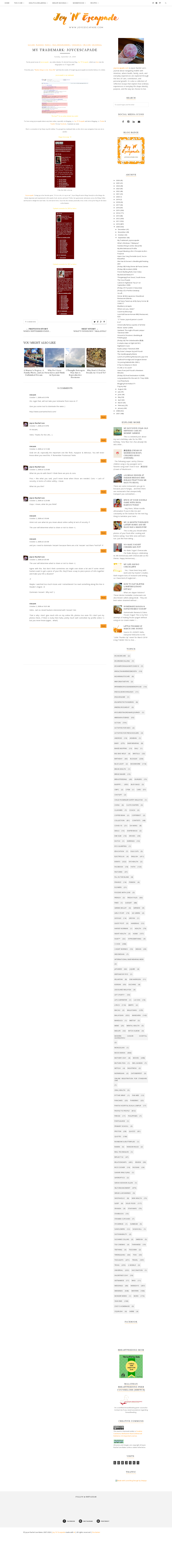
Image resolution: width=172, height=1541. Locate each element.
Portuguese (120, 1121)
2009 (118, 227)
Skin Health (137, 1198)
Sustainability (121, 1234)
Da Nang (133, 826)
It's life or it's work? (124, 368)
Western (135, 1291)
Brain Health (120, 769)
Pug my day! (121, 386)
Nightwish (132, 1068)
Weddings (119, 1286)
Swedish (139, 1239)
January (121, 408)
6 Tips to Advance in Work (127, 365)
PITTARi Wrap (120, 1095)
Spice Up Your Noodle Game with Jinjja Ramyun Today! (135, 502)
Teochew (133, 1250)
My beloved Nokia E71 (125, 275)
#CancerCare (120, 656)
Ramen (117, 1147)
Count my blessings (124, 312)
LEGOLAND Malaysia (123, 990)
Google (118, 918)
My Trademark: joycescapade (128, 240)
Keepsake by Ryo (121, 974)
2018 (118, 202)
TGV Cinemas (120, 1245)
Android (118, 738)
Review (138, 1162)
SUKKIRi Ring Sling (122, 1173)
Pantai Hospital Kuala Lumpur (128, 1106)
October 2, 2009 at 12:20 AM (39, 470)
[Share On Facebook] (97, 322)
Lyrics (117, 1005)
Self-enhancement (61, 44)
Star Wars (132, 1209)
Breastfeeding (121, 779)
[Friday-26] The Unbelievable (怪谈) (130, 341)
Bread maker (120, 774)
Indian (138, 949)
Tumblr (52, 124)
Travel (135, 1260)
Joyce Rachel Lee (37, 423)
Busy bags (135, 784)
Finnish (132, 882)
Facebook (63, 124)
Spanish (118, 1209)
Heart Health (120, 934)
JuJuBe (132, 969)
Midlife (118, 1031)
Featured (119, 872)
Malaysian (119, 1015)
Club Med (119, 810)
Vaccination (137, 1270)
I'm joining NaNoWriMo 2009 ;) (128, 362)
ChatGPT (118, 795)
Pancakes (119, 1100)
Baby (117, 743)
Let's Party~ (120, 995)
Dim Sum (118, 836)
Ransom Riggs (133, 1147)
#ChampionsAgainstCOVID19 (127, 666)
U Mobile (132, 1265)
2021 (118, 194)
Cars (139, 790)
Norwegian (119, 1073)
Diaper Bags (132, 831)
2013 (118, 216)
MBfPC (131, 1005)
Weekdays (135, 1286)
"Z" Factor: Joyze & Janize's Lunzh (130, 319)
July (119, 392)
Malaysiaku (132, 1010)
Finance (118, 882)
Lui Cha (137, 1000)
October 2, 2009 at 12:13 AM (39, 449)
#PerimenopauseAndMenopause (128, 687)
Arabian (133, 738)
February (121, 405)
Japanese (118, 969)
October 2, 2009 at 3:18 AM (39, 518)
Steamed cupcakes (122, 1219)
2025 (118, 183)
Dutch (117, 841)
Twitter (87, 44)
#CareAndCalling (122, 661)
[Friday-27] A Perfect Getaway (128, 291)
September (122, 238)
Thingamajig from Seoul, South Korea (131, 277)
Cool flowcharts (123, 381)
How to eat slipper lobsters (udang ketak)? (134, 586)
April (120, 400)
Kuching (132, 985)
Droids (132, 836)
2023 (118, 189)
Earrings (131, 841)
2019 (118, 200)
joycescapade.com (121, 68)
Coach (132, 810)
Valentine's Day (121, 1275)
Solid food (131, 1203)
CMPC (117, 790)
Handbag (135, 923)
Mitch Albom (133, 1031)
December (122, 229)
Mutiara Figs (120, 1063)
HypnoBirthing (134, 939)
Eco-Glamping (121, 846)
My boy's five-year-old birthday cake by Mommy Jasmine (136, 430)
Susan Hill (137, 1229)
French (118, 898)
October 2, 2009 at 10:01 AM (39, 606)
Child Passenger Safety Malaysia (129, 800)
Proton (118, 1131)
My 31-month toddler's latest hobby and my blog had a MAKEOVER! (136, 524)
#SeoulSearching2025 (124, 692)
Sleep (117, 1203)
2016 (118, 208)
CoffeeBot (136, 815)
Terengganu (120, 1255)
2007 (118, 414)
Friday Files (132, 898)
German (137, 908)
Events (117, 862)
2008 (118, 411)
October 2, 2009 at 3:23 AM (39, 542)
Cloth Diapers (132, 805)
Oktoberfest (136, 1073)
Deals (117, 831)
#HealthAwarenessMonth (126, 671)
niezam (32, 395)
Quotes (118, 1137)
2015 (118, 210)
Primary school (121, 1126)
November (122, 232)
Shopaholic (120, 1198)
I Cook (117, 944)
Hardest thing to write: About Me (45, 70)
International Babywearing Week (129, 959)
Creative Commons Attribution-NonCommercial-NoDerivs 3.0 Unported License (127, 1433)
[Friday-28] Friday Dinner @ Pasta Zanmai (132, 267)
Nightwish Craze (123, 346)
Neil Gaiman (137, 1063)
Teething (118, 1250)
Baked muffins (121, 748)
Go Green (136, 913)
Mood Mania (120, 1053)
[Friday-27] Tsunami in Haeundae (129, 288)
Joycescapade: (29, 195)
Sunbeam (134, 1224)
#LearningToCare (122, 676)
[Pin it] (104, 322)
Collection (119, 820)
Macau (117, 1010)
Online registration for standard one (131, 1080)
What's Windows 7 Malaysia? (128, 243)
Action (31, 44)
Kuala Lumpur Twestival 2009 (128, 349)
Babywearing (133, 743)
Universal (97, 44)
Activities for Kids (122, 728)
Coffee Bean (120, 815)
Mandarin (136, 1015)
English (134, 856)
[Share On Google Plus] (101, 322)
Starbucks (119, 1214)
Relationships (121, 1162)
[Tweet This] (95, 322)
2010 (118, 224)
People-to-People (122, 1111)
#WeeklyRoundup (122, 707)
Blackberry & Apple (124, 306)
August (121, 389)
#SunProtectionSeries (124, 702)
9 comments (30, 322)
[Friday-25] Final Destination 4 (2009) (130, 375)
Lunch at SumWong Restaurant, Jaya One (132, 357)
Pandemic (134, 1100)
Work (136, 1296)
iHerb (131, 1311)
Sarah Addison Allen (124, 1183)
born (97, 62)
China (117, 805)
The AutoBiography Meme (127, 354)
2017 (118, 205)
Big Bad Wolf (120, 754)
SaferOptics (120, 1178)
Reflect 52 (119, 1157)
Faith (133, 867)
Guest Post (119, 923)
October (121, 235)
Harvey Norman (121, 929)
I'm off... (120, 293)
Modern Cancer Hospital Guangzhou (131, 1037)
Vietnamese (119, 1281)
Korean (118, 985)
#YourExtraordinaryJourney (127, 712)
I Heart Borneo (121, 949)
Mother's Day (120, 1058)
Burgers (138, 779)
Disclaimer (96, 1532)
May (119, 397)
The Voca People (123, 280)
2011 (118, 221)
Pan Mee (135, 1095)
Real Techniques (122, 1152)
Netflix (118, 1068)
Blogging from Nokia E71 (126, 384)
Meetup (133, 1021)
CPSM (128, 790)
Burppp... (118, 784)
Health (138, 929)
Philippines (132, 1116)
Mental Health (133, 1026)
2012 (118, 219)
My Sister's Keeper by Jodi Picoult (130, 351)
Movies (136, 1058)
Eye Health (133, 862)
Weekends (119, 1291)
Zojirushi (119, 1311)
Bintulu (136, 754)
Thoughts (77, 44)
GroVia (132, 918)
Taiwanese (136, 1245)
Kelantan (119, 979)
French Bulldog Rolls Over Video (129, 272)
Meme (117, 1026)
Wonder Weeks (121, 1296)
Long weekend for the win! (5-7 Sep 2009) (132, 378)
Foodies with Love (122, 892)
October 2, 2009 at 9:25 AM (39, 560)
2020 (118, 197)
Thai (135, 1255)
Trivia (117, 1265)
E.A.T (119, 322)
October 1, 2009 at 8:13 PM (39, 397)
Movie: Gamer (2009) (125, 328)
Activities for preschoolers (127, 733)
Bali (136, 748)
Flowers (118, 887)
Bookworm (135, 764)
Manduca (119, 1021)
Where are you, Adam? (125, 309)
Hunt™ (48, 44)
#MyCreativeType (122, 682)
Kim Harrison (135, 979)
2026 (118, 180)
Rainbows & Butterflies (125, 1142)
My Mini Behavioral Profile (127, 249)
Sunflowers (120, 1229)
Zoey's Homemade (122, 1306)
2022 (118, 191)
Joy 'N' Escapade (79, 121)
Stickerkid (119, 1224)
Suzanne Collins (122, 1239)
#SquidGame (120, 697)
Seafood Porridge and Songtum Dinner (132, 360)
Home (135, 934)
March (120, 403)
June (120, 395)
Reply (104, 417)
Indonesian (119, 954)
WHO (134, 1281)
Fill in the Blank (122, 877)
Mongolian (119, 1048)
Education (119, 851)
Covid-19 (118, 826)
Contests (136, 820)
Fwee (117, 903)
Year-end (118, 1301)
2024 (118, 186)
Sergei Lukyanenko (123, 1193)
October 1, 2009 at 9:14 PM (39, 426)
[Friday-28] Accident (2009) (127, 269)
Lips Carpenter (121, 1000)
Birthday (119, 759)
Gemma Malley (121, 908)
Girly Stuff (119, 913)
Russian (136, 1167)
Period (117, 1116)
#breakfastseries (122, 718)
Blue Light (119, 764)
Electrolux (119, 856)
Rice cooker (120, 1167)
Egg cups (135, 851)
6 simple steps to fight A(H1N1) (129, 343)
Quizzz (132, 1131)
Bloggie (40, 44)
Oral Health (120, 1090)
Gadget (128, 903)
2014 (118, 213)
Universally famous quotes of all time (131, 325)
